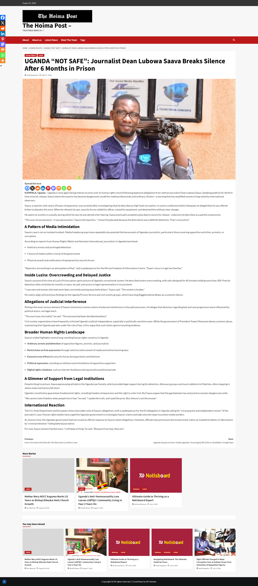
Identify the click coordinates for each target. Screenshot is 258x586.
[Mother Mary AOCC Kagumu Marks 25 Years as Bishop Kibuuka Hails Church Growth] (48, 475)
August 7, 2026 (98, 508)
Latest (41, 55)
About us (37, 40)
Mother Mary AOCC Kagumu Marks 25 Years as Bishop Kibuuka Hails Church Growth (47, 500)
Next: (193, 441)
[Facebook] (27, 188)
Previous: (51, 441)
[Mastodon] (53, 188)
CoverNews (137, 581)
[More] (69, 188)
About (26, 40)
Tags (82, 40)
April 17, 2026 (47, 75)
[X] (32, 188)
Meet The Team (69, 40)
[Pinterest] (48, 188)
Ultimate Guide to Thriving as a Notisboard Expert (150, 498)
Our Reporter (31, 508)
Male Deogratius (32, 75)
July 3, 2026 (217, 568)
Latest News (51, 40)
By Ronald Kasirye (140, 504)
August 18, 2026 (44, 508)
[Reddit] (37, 188)
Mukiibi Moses (85, 508)
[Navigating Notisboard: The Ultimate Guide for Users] (172, 542)
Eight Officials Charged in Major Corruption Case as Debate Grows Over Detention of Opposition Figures (214, 562)
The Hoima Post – (47, 25)
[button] (234, 39)
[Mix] (58, 188)
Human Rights (31, 55)
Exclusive (167, 552)
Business (136, 489)
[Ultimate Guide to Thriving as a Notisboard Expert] (156, 475)
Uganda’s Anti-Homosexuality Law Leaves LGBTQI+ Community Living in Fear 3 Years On (100, 500)
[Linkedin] (43, 188)
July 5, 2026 (153, 504)
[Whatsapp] (64, 188)
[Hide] (1, 66)
